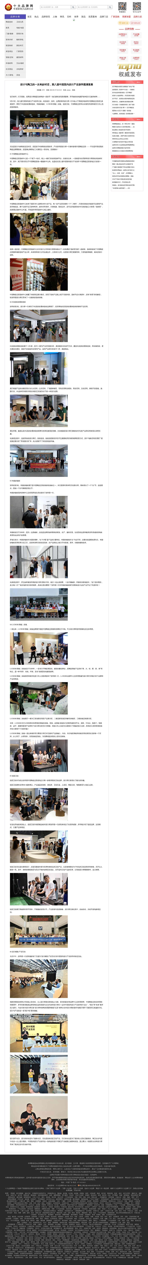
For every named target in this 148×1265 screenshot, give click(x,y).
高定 (41, 1218)
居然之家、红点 (136, 1232)
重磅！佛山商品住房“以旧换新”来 (122, 164)
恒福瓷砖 (88, 1214)
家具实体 (90, 1245)
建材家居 (121, 1209)
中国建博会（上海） (112, 1205)
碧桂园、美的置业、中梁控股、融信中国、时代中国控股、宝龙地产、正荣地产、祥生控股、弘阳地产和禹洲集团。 (84, 1207)
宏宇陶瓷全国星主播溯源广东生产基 (123, 86)
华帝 (121, 1216)
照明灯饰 (19, 34)
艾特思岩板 (136, 1251)
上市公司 (17, 1234)
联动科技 (20, 1238)
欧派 (115, 1193)
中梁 (101, 1218)
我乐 (92, 1230)
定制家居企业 (52, 1193)
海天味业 (45, 1253)
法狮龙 (40, 1224)
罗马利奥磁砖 (92, 1255)
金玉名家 (82, 1251)
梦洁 (80, 1228)
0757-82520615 (81, 1182)
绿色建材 (43, 1232)
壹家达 (45, 1201)
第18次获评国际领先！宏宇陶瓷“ (122, 92)
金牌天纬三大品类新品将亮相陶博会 (123, 145)
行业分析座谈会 (117, 1203)
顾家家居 (84, 1212)
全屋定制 (119, 1230)
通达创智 (128, 1207)
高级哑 (49, 1234)
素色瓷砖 (105, 1228)
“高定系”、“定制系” (134, 1230)
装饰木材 (9, 40)
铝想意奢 (130, 1257)
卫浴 (44, 1224)
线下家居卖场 (87, 1257)
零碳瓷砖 (105, 1230)
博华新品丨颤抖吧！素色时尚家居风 (123, 133)
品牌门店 (104, 17)
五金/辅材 (20, 63)
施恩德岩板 (84, 1199)
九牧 (119, 1220)
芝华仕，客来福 (107, 1226)
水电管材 (19, 69)
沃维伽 (87, 1216)
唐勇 (106, 1255)
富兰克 (139, 1245)
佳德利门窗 (87, 1228)
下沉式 (137, 1257)
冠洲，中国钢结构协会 (129, 1244)
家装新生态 (60, 1259)
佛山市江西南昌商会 (95, 1224)
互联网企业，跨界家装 (71, 1251)
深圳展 (108, 1251)
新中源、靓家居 (31, 1230)
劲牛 (47, 1247)
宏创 (66, 1255)
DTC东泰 (127, 1249)
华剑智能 (111, 1197)
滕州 (18, 1222)
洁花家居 (33, 1214)
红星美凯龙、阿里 (55, 1253)
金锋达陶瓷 (51, 1201)
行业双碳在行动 (111, 1214)
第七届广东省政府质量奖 (100, 1222)
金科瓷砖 (61, 1234)
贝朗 (133, 1249)
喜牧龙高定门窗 (136, 1195)
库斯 (124, 1197)
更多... (88, 1259)
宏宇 (137, 1197)
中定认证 (9, 1230)
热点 (36, 17)
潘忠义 (95, 1220)
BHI (21, 1249)
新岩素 (27, 1199)
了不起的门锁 (135, 1238)
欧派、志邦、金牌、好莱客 (75, 1236)
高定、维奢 (17, 1212)
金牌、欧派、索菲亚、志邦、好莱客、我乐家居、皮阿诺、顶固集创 (111, 1240)
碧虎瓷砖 (89, 1205)
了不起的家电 (102, 1212)
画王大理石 (126, 1193)
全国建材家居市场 (80, 1255)
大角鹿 (69, 1201)
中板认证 (118, 1197)
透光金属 (75, 1201)
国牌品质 (26, 1195)
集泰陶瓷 (128, 1209)
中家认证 (27, 1244)
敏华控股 (58, 1214)
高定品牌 (84, 1222)
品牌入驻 (138, 17)
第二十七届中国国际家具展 (97, 1242)
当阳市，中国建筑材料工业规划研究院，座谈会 (73, 1242)
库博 (51, 1245)
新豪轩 (96, 1245)
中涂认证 (69, 1234)
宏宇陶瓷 (115, 1195)
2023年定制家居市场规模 (45, 1230)
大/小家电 (9, 75)
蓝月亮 (20, 1195)
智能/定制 (9, 57)
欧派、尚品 (92, 1212)
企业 (79, 1245)
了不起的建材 (68, 1257)
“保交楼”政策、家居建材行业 (80, 1240)
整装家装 (96, 1201)
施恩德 (137, 1224)
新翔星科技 (27, 1197)
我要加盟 (126, 17)
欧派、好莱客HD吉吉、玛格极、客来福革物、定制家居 (23, 1207)
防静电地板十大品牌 (133, 1205)
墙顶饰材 (9, 45)
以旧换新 (9, 1226)
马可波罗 (9, 1212)
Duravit (110, 1209)
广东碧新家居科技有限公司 (65, 1244)
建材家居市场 (33, 1255)
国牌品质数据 (12, 1199)
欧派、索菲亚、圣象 (33, 1242)
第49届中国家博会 (119, 1226)
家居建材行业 (58, 1228)
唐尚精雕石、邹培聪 (77, 1214)
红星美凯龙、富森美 (56, 1218)
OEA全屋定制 (15, 1220)
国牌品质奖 (11, 1197)
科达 (125, 1230)
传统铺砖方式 (69, 1211)
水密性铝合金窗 (22, 1251)
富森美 (134, 1255)
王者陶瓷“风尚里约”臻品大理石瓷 (122, 142)
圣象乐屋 (60, 1251)
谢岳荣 (89, 1201)
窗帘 (133, 1197)
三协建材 (127, 1203)
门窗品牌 (75, 1259)
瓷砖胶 (131, 1201)
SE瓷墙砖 (85, 1209)
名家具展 (69, 1209)
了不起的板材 (100, 1251)
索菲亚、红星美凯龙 (35, 1238)
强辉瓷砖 (59, 1257)
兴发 (58, 1201)
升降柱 (131, 1236)
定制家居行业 (69, 1249)
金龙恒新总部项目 (55, 1226)
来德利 (87, 1195)
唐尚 (43, 1197)
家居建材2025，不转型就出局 (121, 182)
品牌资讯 (46, 17)
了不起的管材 (96, 1236)
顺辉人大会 (11, 1240)
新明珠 (52, 1249)
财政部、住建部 (125, 1255)
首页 (29, 17)
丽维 (90, 1220)
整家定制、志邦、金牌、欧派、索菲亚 (68, 1212)
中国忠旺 (70, 1230)
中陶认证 (82, 1234)
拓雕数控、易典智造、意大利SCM (88, 1247)
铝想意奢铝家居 (43, 1195)
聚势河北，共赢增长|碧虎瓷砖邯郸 (122, 101)
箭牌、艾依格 (33, 1257)
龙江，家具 (74, 1253)
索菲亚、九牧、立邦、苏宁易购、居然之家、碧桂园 (78, 1238)
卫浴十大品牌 (79, 1195)
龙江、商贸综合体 (121, 1251)
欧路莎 (78, 1224)
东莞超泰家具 (126, 1199)
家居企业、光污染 (53, 1205)
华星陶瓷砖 (103, 1201)
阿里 (123, 1220)
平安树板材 (41, 1199)
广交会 (75, 1234)
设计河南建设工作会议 (82, 1230)
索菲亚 (23, 1242)
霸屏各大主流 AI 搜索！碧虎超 (121, 110)
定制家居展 (76, 1209)
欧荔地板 (136, 1240)
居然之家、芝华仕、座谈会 (98, 1253)
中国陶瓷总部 (122, 1257)
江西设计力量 (109, 1211)
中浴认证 (109, 1257)
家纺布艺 (19, 45)
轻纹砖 (48, 1197)
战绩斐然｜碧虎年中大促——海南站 (123, 89)
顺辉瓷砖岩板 (9, 1236)
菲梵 (140, 1211)
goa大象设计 (40, 1247)
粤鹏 (37, 1218)
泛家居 (81, 1216)
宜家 (64, 1253)
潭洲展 (13, 1193)
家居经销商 (92, 1209)
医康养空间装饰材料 (26, 1253)
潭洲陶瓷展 (65, 1240)
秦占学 (77, 1244)
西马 (32, 1245)
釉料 (84, 1245)
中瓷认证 (127, 1247)
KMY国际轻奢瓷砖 (33, 1232)
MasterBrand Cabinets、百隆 (49, 1242)
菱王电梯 (19, 1197)
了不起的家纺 (84, 1253)
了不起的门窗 (89, 1226)
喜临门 (104, 1209)
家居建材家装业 (30, 1247)
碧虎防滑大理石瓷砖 (102, 1234)
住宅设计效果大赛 (46, 1228)
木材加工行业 (19, 1247)
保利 (130, 1242)
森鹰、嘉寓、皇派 (28, 1212)
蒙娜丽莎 (97, 1230)
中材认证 (98, 1226)
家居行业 (96, 1211)
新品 (83, 17)
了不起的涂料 (21, 1209)
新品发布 (93, 1195)
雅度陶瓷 (55, 1222)
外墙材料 (9, 63)
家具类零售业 (19, 1257)
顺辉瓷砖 (37, 1209)
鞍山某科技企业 (116, 1199)
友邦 (119, 1253)
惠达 (76, 1228)
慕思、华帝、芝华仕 (101, 1249)
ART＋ (20, 1244)
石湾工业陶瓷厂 (107, 1238)
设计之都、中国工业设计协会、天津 (66, 1245)
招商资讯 (116, 157)
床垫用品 (9, 51)
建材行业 (134, 1193)
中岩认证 (88, 1218)
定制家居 (116, 1216)
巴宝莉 (57, 1255)
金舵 (50, 1195)
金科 (101, 1211)
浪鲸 (28, 1201)
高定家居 (15, 1249)
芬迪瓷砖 (8, 1249)
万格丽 (88, 1234)
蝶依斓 (43, 1220)
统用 (136, 1211)
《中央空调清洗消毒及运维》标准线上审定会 (84, 1203)
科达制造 (63, 1230)
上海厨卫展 (106, 1224)
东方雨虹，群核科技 (68, 1224)
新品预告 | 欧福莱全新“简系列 (121, 130)
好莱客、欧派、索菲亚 (28, 1220)
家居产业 (112, 1230)
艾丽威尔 (49, 1203)
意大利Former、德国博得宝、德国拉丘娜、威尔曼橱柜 (63, 1199)
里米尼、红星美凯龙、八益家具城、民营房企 (27, 1226)
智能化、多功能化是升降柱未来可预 (123, 185)
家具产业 (8, 1242)
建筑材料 (19, 57)
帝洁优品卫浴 (42, 1214)
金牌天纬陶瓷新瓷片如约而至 (121, 148)
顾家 (128, 1197)
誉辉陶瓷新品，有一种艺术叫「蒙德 (123, 124)
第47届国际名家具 (19, 1230)
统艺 (139, 1218)
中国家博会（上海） (12, 1232)
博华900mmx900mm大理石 (120, 139)
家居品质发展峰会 (74, 1222)
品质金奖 (85, 1232)
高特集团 (50, 1224)
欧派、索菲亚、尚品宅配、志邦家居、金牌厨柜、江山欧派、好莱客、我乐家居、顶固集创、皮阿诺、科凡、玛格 (42, 1216)
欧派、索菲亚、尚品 (104, 1195)
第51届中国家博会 (49, 1257)
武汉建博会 (105, 1236)
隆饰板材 (33, 1195)
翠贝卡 (102, 1203)
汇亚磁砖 (15, 1218)
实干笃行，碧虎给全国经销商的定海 (123, 98)
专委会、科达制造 (54, 1238)
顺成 (98, 1193)
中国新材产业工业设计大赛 (98, 1232)
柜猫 (64, 1226)
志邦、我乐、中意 (120, 1211)
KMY (44, 1222)
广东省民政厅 (35, 1244)
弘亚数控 (24, 1222)
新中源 (103, 1193)
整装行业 (10, 1257)
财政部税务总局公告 (49, 1212)
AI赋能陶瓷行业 (80, 1211)
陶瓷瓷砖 (9, 22)
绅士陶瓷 (58, 1224)
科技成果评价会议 (21, 1205)
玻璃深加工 (38, 1211)
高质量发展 (111, 1212)
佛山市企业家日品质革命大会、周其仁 (130, 1228)
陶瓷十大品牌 (137, 1242)
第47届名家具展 (29, 1218)
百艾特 (138, 1226)
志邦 (90, 1222)
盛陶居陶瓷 (57, 1195)
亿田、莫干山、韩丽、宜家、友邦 (124, 1245)
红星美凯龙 (56, 1203)
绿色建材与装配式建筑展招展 (56, 1236)
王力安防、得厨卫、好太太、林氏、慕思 (36, 1249)
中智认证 (130, 1211)
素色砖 (55, 1234)
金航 (61, 1255)
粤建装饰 (22, 1228)
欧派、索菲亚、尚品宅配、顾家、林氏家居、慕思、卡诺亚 (43, 1240)
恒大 (7, 1220)
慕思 (128, 1222)
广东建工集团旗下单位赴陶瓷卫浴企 (123, 167)
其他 (18, 75)
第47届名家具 (12, 1238)
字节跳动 (46, 1245)
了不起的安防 (68, 1218)
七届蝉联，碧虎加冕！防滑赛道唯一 (123, 113)
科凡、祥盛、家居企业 (48, 1244)
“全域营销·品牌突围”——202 (121, 188)
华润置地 (100, 1255)
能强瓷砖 (126, 1195)
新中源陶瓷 (19, 1193)
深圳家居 (122, 1238)
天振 (128, 1238)
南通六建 (11, 1247)
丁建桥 (63, 1201)
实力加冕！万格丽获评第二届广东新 (123, 104)
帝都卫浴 (137, 1212)
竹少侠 (114, 1224)
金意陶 (38, 1205)
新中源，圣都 (78, 1257)
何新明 (44, 1205)
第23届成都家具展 (99, 1257)
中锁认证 (38, 1245)
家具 (7, 28)
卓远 (120, 1193)
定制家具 (96, 1218)
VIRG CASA (36, 1197)
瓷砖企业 (136, 1253)
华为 (68, 1253)
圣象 (102, 1205)
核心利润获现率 (127, 1253)
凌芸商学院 (37, 1253)
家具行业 (108, 1203)
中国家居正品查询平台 (39, 1193)
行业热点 (116, 82)
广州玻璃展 (102, 1220)
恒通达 (30, 1251)
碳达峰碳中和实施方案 (21, 1255)
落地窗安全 (59, 1249)
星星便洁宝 (135, 1247)
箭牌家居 (83, 1201)
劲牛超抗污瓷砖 (114, 1255)
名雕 (129, 1251)
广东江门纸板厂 (94, 1199)
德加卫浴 (27, 1193)
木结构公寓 (65, 1203)
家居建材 (51, 1214)
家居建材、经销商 (12, 1253)
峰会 (75, 1218)
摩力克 (45, 1238)
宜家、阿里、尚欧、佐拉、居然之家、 (86, 1197)
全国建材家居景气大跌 (70, 1247)
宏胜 (127, 1220)
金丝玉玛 (97, 1205)
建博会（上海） (106, 1247)
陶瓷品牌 (68, 1259)
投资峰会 (89, 1244)
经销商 (125, 1236)
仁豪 (138, 1234)
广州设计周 (14, 1228)
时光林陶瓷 (8, 1255)
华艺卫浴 (22, 1232)
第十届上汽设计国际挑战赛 (75, 1226)
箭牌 (32, 1211)
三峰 (26, 1257)
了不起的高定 (11, 1251)
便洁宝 (37, 1228)
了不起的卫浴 (130, 1226)
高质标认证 (112, 1201)
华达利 (71, 1195)
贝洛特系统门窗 (134, 1216)
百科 (69, 17)
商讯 (62, 17)
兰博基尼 (45, 1226)
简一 (132, 1203)
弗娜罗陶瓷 (65, 1214)
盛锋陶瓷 (49, 1220)
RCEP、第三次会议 (87, 1249)
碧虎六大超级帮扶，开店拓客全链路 (123, 95)
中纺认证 (120, 1201)
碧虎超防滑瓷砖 (132, 1218)
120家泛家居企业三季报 (20, 1203)
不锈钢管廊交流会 (55, 1247)
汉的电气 (33, 1199)
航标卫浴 (117, 1244)
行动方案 (10, 1234)
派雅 (34, 1224)
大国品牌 (92, 1193)
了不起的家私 (69, 1197)
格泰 (99, 1209)
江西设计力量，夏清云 (13, 1245)
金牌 (93, 1234)
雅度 (49, 1222)
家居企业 (138, 1220)
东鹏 (91, 1216)
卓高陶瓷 (38, 1201)
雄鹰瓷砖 (77, 1249)
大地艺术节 (57, 1220)
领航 (37, 1220)
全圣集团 (8, 1218)
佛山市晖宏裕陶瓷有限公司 (124, 1212)
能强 (86, 1193)
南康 (112, 1251)
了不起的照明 (123, 1242)
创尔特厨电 (77, 1232)
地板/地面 (20, 28)
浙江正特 (60, 1197)
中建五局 (22, 1201)
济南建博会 (103, 1197)
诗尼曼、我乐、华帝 (101, 1216)
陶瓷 (32, 1201)
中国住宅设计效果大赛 (12, 1211)
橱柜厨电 (19, 40)
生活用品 (9, 69)
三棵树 (71, 1255)
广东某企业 (135, 1199)
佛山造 (116, 1238)
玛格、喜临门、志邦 (106, 1245)
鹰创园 (38, 1234)
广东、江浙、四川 (116, 1236)
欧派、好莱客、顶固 (98, 1214)
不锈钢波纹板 (38, 1251)
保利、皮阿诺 (137, 1207)
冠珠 (126, 1216)
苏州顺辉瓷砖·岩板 (50, 1251)
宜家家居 (14, 1244)
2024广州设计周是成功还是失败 (122, 179)
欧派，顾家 (90, 1251)
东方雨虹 (89, 1211)
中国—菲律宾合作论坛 (46, 1255)
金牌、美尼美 (96, 1228)
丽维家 (138, 1203)
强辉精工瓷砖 (46, 1209)
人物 (55, 17)
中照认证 (44, 1207)
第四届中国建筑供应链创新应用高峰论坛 (59, 1232)
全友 (26, 1238)
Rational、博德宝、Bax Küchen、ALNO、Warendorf (30, 1236)
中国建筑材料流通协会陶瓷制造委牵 (123, 161)
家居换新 (135, 1209)
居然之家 (38, 1212)
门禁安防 (19, 51)
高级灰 (47, 1218)
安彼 (115, 1209)
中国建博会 (30, 1228)
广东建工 (139, 1249)
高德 (132, 1220)
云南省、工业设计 (117, 1247)
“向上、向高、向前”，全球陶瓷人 (122, 173)
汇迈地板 (122, 1205)
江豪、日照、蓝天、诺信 (36, 1203)
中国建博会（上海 (115, 1222)
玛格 (125, 1201)
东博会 (83, 1244)
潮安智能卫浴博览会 (49, 1211)
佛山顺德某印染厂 (12, 1201)
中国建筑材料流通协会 (116, 1249)
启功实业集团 (26, 1245)
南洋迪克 (30, 1209)
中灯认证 (20, 1199)
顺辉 (140, 1193)
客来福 (140, 1255)
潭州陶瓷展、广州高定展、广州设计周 (20, 1224)
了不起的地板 (60, 1209)
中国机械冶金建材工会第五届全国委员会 (122, 1234)
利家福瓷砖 (15, 1242)
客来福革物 (112, 1228)
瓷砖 (124, 1222)
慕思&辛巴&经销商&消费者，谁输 (122, 176)
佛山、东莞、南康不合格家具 (78, 1220)
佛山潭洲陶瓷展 (68, 1228)
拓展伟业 (63, 1205)
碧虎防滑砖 (12, 1209)
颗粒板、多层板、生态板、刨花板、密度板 (70, 1193)
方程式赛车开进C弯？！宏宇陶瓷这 (123, 107)
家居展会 (88, 1236)
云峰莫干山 (138, 1236)
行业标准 (81, 1218)
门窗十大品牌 (25, 1211)
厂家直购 (115, 17)
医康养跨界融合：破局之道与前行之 (123, 170)
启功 (30, 1222)
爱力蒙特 (65, 1195)
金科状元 (31, 1234)
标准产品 (13, 1195)
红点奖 (44, 1234)
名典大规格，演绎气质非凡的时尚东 (123, 136)
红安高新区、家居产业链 (125, 1224)
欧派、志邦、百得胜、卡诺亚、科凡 (119, 1232)
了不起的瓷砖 (112, 1220)
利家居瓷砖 (19, 1240)
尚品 (122, 1207)
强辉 (53, 1209)
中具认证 (98, 1238)
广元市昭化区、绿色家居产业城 (103, 1244)
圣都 (120, 1195)
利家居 (9, 1203)
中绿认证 (85, 1224)
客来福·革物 (63, 1222)
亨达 (40, 1257)
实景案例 (92, 17)
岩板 (21, 1218)
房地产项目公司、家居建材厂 (76, 1205)
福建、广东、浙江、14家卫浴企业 (115, 1218)
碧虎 (7, 1195)
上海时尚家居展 (112, 1242)
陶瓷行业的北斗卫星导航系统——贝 (123, 127)
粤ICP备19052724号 (70, 1185)
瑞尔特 (7, 1228)
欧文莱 (54, 1197)
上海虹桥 (137, 1201)
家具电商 (65, 1220)
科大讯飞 (24, 1234)
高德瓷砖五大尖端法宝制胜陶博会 (122, 151)
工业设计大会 (112, 1253)
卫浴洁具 (19, 22)
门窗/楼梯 (9, 34)
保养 (76, 17)
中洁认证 (31, 1205)
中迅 (114, 1257)
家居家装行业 (37, 1222)
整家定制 (110, 1193)
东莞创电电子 (105, 1199)
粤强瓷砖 (60, 1211)
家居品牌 (82, 1259)
